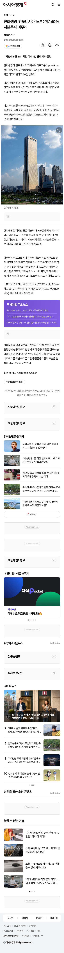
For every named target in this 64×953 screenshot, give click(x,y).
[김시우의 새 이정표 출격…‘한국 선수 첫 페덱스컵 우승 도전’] (51, 780)
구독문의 (19, 930)
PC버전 (39, 917)
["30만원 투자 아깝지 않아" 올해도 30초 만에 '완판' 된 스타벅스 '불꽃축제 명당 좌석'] (51, 765)
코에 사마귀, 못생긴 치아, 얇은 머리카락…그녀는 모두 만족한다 (40, 446)
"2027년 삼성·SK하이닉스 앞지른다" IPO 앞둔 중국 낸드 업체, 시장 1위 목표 (32, 316)
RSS (38, 930)
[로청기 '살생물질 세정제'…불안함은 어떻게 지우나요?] (13, 871)
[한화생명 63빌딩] (32, 164)
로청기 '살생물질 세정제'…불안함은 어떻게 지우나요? (42, 865)
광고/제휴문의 (20, 925)
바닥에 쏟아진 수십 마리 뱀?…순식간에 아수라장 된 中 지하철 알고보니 (32, 322)
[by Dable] (55, 793)
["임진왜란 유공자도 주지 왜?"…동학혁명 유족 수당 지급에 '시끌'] (12, 509)
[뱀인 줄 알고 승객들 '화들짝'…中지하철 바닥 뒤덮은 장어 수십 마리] (12, 480)
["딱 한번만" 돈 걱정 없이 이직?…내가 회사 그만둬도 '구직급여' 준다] (12, 465)
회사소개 (7, 925)
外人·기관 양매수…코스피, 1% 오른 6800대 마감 (27, 310)
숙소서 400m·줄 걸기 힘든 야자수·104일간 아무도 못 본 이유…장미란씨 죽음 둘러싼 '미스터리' (41, 489)
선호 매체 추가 (14, 46)
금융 (12, 15)
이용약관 (25, 935)
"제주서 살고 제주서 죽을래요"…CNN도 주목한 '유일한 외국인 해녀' (23, 732)
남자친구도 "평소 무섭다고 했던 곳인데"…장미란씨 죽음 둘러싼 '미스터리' (24, 747)
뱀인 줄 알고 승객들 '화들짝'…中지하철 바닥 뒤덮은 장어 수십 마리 (41, 474)
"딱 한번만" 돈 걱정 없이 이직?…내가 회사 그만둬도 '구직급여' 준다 (41, 460)
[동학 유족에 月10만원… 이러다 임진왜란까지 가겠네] (13, 856)
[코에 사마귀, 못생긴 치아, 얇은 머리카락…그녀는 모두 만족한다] (12, 451)
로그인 (10, 917)
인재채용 (33, 925)
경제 (6, 15)
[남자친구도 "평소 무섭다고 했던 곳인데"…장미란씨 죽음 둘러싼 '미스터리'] (51, 750)
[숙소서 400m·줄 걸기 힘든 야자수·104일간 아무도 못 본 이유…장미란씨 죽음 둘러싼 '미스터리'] (12, 494)
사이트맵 (53, 917)
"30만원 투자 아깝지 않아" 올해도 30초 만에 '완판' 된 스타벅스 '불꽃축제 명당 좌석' (24, 762)
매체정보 (35, 935)
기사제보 (30, 930)
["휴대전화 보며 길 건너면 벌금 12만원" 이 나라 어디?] (13, 840)
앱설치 (25, 917)
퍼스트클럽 (8, 930)
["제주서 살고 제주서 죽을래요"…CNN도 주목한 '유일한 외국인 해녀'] (51, 735)
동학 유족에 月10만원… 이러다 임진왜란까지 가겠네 (42, 850)
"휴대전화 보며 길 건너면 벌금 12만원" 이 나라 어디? (42, 834)
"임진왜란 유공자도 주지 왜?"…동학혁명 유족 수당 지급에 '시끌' (40, 503)
